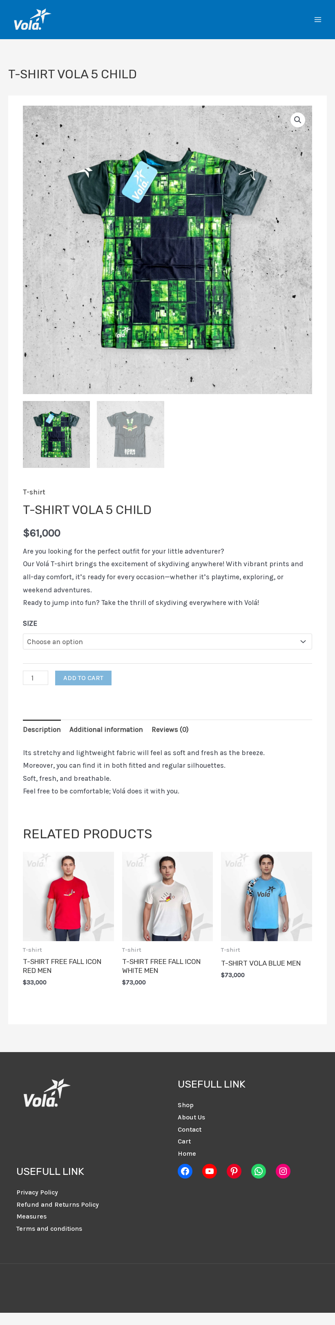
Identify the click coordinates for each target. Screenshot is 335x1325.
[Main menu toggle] (318, 20)
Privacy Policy (37, 1192)
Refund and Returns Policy (57, 1204)
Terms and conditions (49, 1228)
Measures (31, 1216)
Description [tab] (42, 729)
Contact (189, 1129)
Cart (184, 1141)
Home (187, 1153)
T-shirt (34, 492)
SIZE (30, 623)
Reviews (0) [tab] (170, 729)
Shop (186, 1105)
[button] (297, 120)
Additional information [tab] (106, 729)
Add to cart (83, 678)
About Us (191, 1117)
